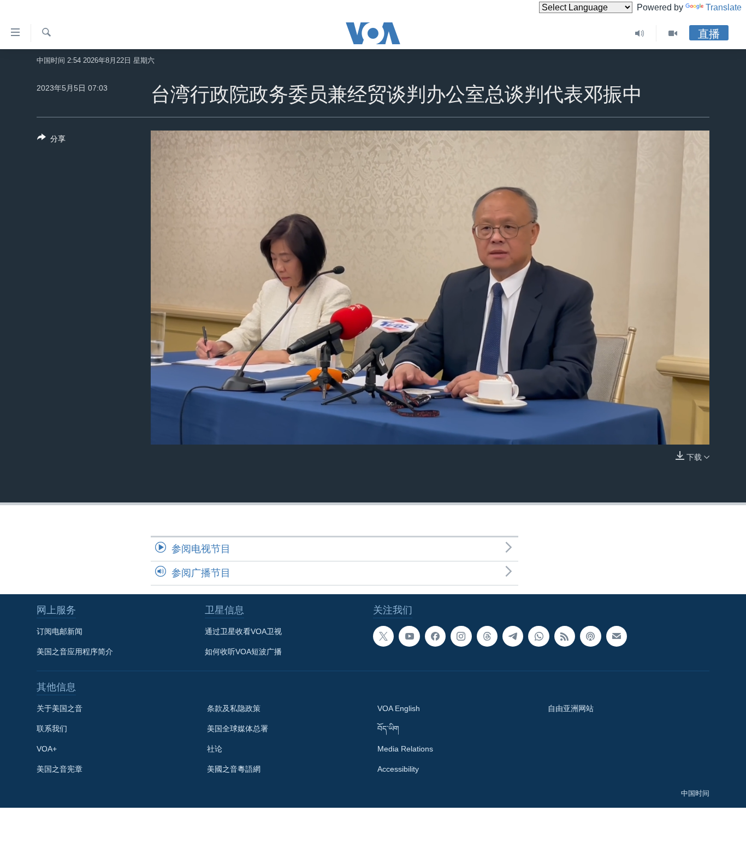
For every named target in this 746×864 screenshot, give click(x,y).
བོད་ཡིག (388, 728)
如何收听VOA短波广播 (243, 651)
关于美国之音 (59, 708)
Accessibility (398, 769)
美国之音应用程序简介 (75, 651)
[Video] (672, 33)
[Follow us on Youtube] (409, 636)
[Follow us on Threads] (487, 636)
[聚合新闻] (564, 636)
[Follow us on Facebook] (435, 636)
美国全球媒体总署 (237, 728)
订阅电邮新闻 (59, 631)
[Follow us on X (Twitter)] (383, 636)
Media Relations (405, 748)
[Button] (51, 141)
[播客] (590, 636)
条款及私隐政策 (233, 708)
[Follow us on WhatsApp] (538, 636)
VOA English (398, 708)
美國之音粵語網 (233, 769)
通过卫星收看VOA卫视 (243, 631)
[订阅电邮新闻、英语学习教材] (616, 636)
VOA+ (47, 748)
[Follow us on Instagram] (461, 636)
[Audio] (639, 33)
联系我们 (52, 728)
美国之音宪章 (59, 769)
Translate (724, 7)
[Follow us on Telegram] (512, 636)
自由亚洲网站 (571, 708)
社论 (214, 748)
